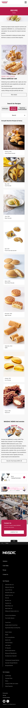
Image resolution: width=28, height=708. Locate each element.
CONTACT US (14, 532)
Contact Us (5, 574)
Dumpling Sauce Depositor (11, 655)
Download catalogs (6, 697)
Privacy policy (5, 693)
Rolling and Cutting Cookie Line (12, 611)
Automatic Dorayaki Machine (11, 662)
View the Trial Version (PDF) (13, 460)
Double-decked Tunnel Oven (11, 625)
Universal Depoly (8, 642)
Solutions (5, 561)
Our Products (6, 581)
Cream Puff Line (8, 589)
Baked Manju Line (9, 605)
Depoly (6, 634)
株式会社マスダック (9, 552)
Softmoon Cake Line (9, 587)
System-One (8, 640)
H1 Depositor (8, 647)
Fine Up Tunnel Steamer (10, 615)
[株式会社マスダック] (5, 2)
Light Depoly (8, 645)
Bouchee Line (8, 600)
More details (14, 94)
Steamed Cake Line (9, 584)
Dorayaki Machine (9, 665)
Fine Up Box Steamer (9, 618)
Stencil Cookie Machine (10, 650)
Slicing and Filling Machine (11, 653)
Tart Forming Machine (10, 637)
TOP (2, 543)
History (6, 680)
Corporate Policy (8, 678)
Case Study (5, 565)
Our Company (6, 672)
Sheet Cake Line (8, 608)
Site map (4, 695)
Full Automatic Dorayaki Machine (12, 660)
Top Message (8, 675)
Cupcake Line (8, 603)
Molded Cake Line (9, 595)
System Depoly (8, 632)
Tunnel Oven (8, 622)
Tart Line (7, 597)
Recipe (4, 570)
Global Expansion (9, 686)
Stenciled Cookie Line (9, 592)
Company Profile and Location (11, 683)
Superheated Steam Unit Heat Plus (12, 627)
